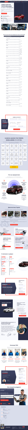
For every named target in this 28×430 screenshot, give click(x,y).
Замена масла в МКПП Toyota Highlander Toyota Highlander (12, 53)
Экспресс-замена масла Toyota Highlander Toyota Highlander (13, 97)
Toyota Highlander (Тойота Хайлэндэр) (10, 23)
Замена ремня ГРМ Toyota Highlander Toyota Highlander (12, 65)
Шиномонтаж (25, 0)
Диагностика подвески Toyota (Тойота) (4, 217)
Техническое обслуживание (7, 36)
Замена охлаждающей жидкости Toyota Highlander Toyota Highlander (14, 82)
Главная (2, 0)
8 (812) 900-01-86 (20, 1)
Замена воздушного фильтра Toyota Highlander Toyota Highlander (13, 44)
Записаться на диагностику (14, 224)
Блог (3, 0)
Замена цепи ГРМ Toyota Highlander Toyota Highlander (12, 37)
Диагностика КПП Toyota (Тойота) (24, 217)
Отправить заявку (22, 383)
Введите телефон (21, 284)
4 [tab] (14, 30)
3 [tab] (13, 30)
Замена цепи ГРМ (18, 0)
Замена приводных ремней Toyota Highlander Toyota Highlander (13, 67)
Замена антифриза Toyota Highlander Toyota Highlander (12, 95)
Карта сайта (20, 427)
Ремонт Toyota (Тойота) (3, 23)
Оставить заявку (8, 38)
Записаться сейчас (4, 13)
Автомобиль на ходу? (13, 122)
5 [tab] (15, 30)
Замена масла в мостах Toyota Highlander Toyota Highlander (13, 58)
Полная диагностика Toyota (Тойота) (17, 217)
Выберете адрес (21, 380)
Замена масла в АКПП (14, 0)
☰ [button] (0, 1)
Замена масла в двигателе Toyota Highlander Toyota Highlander (13, 39)
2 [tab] (12, 30)
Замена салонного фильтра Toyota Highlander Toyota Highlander (13, 47)
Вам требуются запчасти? (19, 122)
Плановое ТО (21, 0)
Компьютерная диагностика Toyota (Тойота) (11, 217)
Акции (5, 0)
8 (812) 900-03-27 (25, 1)
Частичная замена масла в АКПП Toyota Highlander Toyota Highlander (14, 90)
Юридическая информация (22, 428)
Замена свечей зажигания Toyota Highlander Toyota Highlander (13, 77)
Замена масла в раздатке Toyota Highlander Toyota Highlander (13, 55)
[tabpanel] (5, 27)
